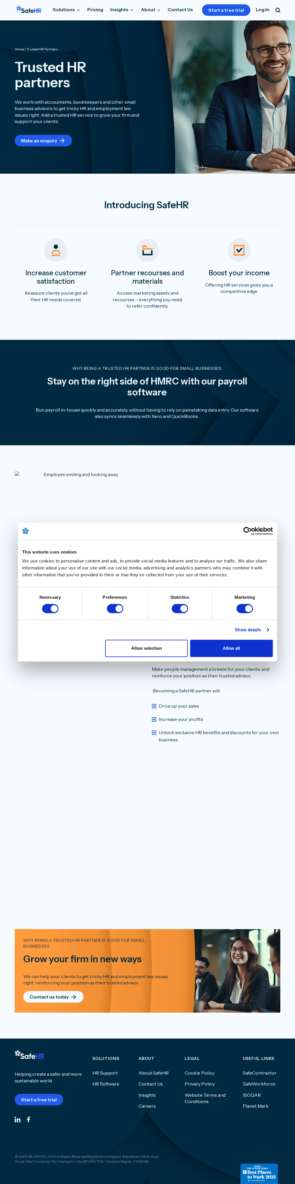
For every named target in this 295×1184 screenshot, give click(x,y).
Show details (248, 629)
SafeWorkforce (259, 1084)
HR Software (105, 1084)
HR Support (105, 1073)
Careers (147, 1106)
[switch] (115, 608)
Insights (119, 9)
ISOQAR (252, 1095)
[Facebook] (28, 1119)
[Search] (277, 10)
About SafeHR (154, 1073)
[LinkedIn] (17, 1119)
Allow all (231, 648)
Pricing (95, 9)
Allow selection (146, 648)
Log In (262, 9)
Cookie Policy (199, 1073)
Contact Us (180, 9)
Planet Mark (255, 1106)
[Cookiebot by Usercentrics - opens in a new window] (247, 531)
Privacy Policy (200, 1084)
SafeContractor (260, 1073)
